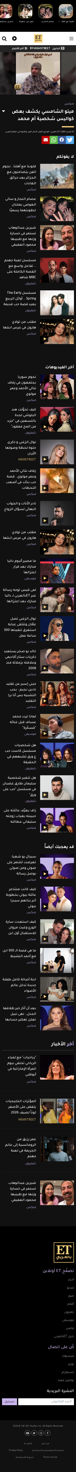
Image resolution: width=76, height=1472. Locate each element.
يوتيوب (28, 1433)
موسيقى (30, 578)
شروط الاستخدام (25, 1457)
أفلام (70, 1304)
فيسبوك (68, 1356)
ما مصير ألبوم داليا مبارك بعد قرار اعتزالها (21, 566)
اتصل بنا (28, 1443)
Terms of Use (50, 1457)
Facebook (48, 1433)
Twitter (34, 1433)
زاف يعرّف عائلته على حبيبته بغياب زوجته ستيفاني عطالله (20, 816)
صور (71, 1296)
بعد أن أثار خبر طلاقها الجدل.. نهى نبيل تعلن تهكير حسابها (19, 1014)
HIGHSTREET (41, 48)
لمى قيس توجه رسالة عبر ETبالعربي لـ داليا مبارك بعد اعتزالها (19, 595)
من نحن (45, 1443)
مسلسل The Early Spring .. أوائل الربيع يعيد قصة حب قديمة (19, 298)
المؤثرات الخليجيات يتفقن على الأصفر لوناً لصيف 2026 (20, 1107)
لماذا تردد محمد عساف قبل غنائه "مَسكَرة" (23, 722)
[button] (70, 140)
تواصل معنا (66, 1380)
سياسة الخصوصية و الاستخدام (48, 1450)
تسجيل (9, 1402)
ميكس (69, 104)
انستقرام (68, 1372)
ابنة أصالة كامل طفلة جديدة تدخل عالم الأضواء (19, 985)
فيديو (14, 38)
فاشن (70, 1328)
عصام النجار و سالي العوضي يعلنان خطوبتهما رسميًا (20, 204)
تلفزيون (69, 1312)
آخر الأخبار (18, 48)
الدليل (56, 48)
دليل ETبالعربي (64, 1336)
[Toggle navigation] (71, 38)
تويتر (71, 1364)
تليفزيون (30, 283)
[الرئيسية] (38, 38)
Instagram (41, 1433)
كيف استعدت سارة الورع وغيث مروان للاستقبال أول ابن (21, 927)
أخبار (71, 1280)
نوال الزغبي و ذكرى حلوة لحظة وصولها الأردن (20, 448)
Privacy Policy (16, 1450)
